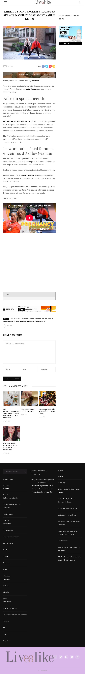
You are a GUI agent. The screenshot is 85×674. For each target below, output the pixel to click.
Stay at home (7, 641)
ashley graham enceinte (19, 319)
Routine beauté (8, 514)
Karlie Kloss (30, 89)
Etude (5, 569)
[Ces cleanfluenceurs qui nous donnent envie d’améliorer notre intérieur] (11, 399)
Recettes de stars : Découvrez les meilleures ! (69, 548)
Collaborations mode (10, 608)
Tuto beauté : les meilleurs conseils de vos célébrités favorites (69, 558)
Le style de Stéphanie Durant (67, 508)
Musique (6, 621)
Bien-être (6, 521)
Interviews (6, 576)
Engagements (8, 530)
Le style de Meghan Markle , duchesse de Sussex (67, 500)
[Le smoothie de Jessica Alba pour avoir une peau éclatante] (11, 433)
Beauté (5, 495)
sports (5, 550)
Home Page (61, 483)
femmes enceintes (32, 175)
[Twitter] (61, 657)
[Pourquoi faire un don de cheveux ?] (29, 399)
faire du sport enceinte (38, 319)
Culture (5, 556)
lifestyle (6, 592)
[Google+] (66, 657)
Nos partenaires (63, 541)
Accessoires (7, 602)
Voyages (6, 488)
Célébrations (7, 524)
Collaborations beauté (10, 498)
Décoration (6, 563)
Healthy (5, 585)
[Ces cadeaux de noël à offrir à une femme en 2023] (47, 399)
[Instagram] (77, 657)
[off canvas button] (5, 2)
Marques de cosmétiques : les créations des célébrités (68, 532)
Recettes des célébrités (11, 537)
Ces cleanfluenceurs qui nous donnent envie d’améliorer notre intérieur (11, 413)
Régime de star (8, 543)
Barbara (10, 66)
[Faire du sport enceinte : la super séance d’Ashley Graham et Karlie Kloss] (29, 42)
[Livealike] (29, 657)
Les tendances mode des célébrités (15, 615)
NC (4, 628)
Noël (4, 634)
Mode (5, 598)
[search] (79, 2)
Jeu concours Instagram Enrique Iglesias (68, 490)
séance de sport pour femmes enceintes (30, 321)
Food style (6, 579)
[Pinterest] (72, 657)
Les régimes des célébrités (67, 515)
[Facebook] (55, 657)
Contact (60, 476)
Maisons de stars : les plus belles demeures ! (69, 523)
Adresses (6, 485)
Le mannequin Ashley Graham (16, 121)
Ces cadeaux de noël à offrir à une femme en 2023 (47, 411)
